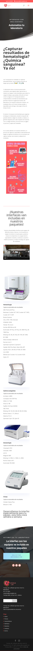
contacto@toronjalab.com (9, 593)
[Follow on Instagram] (16, 565)
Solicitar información (16, 556)
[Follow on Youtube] (19, 565)
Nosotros (6, 626)
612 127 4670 (6, 591)
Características (8, 621)
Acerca (6, 631)
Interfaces (6, 623)
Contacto (6, 628)
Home (5, 616)
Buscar (14, 600)
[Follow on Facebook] (13, 565)
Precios (6, 619)
